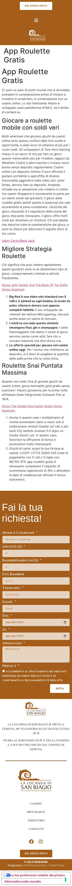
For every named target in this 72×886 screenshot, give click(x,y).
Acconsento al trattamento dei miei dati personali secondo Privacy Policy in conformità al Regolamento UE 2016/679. (34, 676)
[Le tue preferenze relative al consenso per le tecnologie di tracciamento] (65, 879)
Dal (6, 616)
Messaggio (12, 644)
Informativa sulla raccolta (23, 881)
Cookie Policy (56, 865)
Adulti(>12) (12, 547)
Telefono (11, 588)
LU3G (26, 865)
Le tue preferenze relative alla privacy (37, 875)
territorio (36, 820)
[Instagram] (40, 841)
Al (5, 630)
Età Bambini (13, 575)
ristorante (36, 812)
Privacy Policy (38, 865)
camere (36, 804)
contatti (36, 829)
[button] (36, 20)
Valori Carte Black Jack (18, 240)
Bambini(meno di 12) (20, 561)
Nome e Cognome (18, 533)
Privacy (9, 666)
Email (8, 602)
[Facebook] (31, 841)
